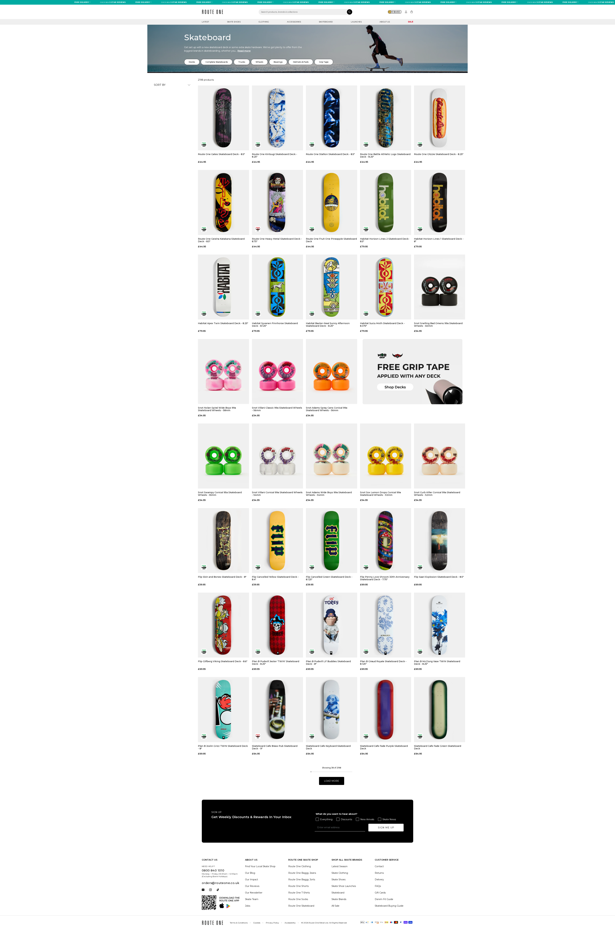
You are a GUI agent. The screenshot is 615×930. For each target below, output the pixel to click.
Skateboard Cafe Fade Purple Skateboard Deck (384, 747)
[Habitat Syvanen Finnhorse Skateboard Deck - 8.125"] (277, 287)
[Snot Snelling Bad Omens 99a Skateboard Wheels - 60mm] (439, 287)
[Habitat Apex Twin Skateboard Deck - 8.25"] (223, 287)
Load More (331, 780)
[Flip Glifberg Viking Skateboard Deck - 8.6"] (223, 625)
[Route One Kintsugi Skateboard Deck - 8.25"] (277, 117)
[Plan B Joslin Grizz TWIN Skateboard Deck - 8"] (223, 709)
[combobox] (306, 12)
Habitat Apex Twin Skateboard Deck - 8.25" (223, 323)
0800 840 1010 (213, 870)
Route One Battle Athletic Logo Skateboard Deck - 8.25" (385, 155)
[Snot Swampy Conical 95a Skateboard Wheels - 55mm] (223, 455)
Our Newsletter (253, 892)
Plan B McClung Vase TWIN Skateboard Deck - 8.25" (437, 662)
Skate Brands (339, 899)
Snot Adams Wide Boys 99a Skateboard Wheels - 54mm (329, 493)
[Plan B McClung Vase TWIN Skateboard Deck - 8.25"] (439, 625)
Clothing (263, 22)
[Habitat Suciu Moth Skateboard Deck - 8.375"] (385, 287)
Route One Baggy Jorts (301, 879)
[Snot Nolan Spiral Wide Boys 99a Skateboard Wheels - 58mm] (223, 371)
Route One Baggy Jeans (302, 873)
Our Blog (250, 873)
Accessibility (290, 923)
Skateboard (326, 22)
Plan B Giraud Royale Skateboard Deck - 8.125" (383, 662)
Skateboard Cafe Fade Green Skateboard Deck (437, 747)
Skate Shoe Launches (344, 886)
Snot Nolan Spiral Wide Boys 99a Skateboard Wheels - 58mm (217, 409)
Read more (244, 50)
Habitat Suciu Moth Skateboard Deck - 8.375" (382, 324)
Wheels (259, 62)
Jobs (247, 906)
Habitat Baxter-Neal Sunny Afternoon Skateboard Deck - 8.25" (328, 324)
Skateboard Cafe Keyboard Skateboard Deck (328, 747)
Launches (356, 22)
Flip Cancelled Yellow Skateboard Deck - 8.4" (275, 578)
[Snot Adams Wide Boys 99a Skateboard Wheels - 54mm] (331, 455)
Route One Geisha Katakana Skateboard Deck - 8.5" (221, 240)
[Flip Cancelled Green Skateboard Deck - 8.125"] (331, 540)
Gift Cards (380, 892)
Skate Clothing (340, 873)
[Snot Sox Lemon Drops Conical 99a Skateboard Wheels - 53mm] (385, 455)
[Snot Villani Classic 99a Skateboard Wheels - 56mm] (277, 371)
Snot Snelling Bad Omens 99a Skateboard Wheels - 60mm (438, 324)
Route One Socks (298, 899)
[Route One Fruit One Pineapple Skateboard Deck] (331, 202)
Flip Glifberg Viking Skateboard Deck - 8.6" (222, 661)
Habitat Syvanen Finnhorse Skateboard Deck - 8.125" (275, 324)
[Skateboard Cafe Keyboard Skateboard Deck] (331, 709)
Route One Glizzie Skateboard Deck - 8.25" (438, 154)
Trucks (241, 62)
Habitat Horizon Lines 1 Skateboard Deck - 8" (438, 240)
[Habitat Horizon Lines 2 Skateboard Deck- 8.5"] (385, 202)
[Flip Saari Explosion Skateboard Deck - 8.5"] (439, 540)
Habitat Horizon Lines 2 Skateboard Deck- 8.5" (384, 240)
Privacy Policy (272, 923)
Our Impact (251, 879)
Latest (205, 22)
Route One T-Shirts (299, 892)
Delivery (379, 879)
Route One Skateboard (301, 906)
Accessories (294, 22)
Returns (379, 873)
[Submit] (349, 12)
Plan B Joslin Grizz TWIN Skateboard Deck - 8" (223, 747)
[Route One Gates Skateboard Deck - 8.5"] (223, 117)
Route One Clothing (299, 866)
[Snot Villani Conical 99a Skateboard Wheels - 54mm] (277, 455)
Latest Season (340, 866)
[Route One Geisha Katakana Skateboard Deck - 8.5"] (223, 202)
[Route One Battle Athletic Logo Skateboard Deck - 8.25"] (385, 117)
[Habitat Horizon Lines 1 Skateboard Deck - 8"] (439, 202)
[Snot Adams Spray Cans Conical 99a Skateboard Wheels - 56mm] (331, 371)
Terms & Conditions (239, 923)
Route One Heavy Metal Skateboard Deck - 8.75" (277, 240)
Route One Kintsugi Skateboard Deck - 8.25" (274, 155)
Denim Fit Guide (384, 899)
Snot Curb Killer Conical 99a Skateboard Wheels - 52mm (437, 493)
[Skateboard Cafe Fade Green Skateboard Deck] (439, 709)
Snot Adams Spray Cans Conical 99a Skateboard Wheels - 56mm (326, 409)
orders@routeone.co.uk (220, 883)
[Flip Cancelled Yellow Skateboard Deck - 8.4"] (277, 540)
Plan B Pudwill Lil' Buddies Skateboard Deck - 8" (328, 662)
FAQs (378, 886)
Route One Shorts (298, 886)
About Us (385, 22)
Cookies (256, 923)
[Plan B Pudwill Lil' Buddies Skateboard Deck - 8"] (331, 625)
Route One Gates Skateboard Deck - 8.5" (221, 154)
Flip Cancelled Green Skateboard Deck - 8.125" (329, 578)
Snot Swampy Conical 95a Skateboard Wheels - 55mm (220, 493)
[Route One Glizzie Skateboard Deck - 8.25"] (439, 117)
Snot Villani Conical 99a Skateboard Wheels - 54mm (277, 493)
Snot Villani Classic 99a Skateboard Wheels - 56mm (277, 409)
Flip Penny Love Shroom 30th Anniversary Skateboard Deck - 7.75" (385, 578)
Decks (192, 62)
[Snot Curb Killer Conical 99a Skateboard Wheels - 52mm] (439, 455)
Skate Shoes (234, 22)
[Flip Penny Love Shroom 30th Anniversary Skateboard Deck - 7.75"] (385, 540)
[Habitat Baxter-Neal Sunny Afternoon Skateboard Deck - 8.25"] (331, 287)
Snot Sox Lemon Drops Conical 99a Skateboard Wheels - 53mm (380, 493)
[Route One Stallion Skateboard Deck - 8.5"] (331, 117)
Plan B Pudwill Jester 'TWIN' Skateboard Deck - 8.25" (275, 662)
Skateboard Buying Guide (389, 906)
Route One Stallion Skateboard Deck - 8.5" (330, 154)
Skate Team (251, 899)
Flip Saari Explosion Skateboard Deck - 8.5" (439, 577)
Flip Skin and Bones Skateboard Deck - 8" (222, 577)
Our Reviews (252, 886)
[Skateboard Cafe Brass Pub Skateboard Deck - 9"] (277, 709)
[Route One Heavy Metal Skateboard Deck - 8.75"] (277, 202)
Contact (379, 866)
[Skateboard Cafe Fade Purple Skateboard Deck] (385, 709)
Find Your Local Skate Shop (260, 866)
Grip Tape (323, 62)
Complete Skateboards (216, 62)
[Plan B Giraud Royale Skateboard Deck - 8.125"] (385, 625)
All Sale (335, 906)
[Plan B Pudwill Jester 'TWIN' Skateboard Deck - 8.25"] (277, 625)
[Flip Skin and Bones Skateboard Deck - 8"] (223, 540)
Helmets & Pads (300, 62)
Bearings (278, 62)
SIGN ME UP (386, 827)
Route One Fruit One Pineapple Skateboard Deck (331, 240)
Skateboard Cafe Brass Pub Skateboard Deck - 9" (274, 747)
